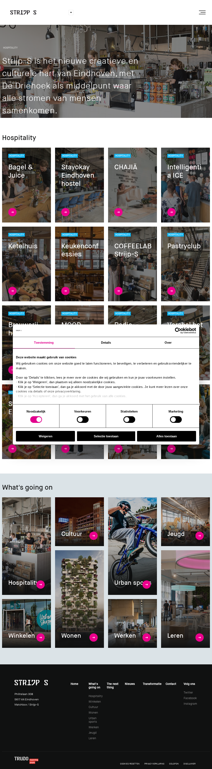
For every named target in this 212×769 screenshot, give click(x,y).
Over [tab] (168, 342)
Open (70, 12)
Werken (94, 727)
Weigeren (45, 436)
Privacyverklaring (154, 763)
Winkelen (95, 701)
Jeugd (92, 732)
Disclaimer (189, 763)
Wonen (93, 712)
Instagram (190, 704)
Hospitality (96, 696)
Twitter (188, 692)
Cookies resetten (130, 763)
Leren (92, 738)
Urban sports (93, 720)
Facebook (190, 698)
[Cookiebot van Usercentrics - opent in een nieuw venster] (178, 330)
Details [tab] (106, 342)
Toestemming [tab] (44, 342)
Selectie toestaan (106, 436)
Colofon (174, 763)
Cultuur (93, 707)
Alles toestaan (166, 436)
